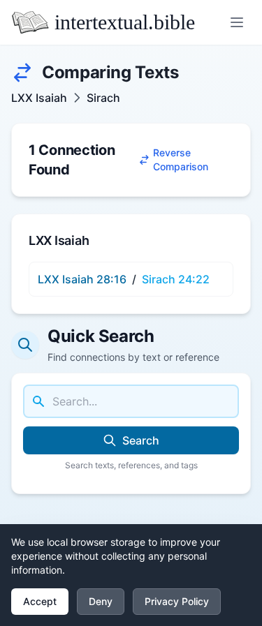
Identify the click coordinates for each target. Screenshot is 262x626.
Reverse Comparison (180, 159)
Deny (100, 601)
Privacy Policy (177, 601)
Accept (40, 601)
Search (140, 440)
